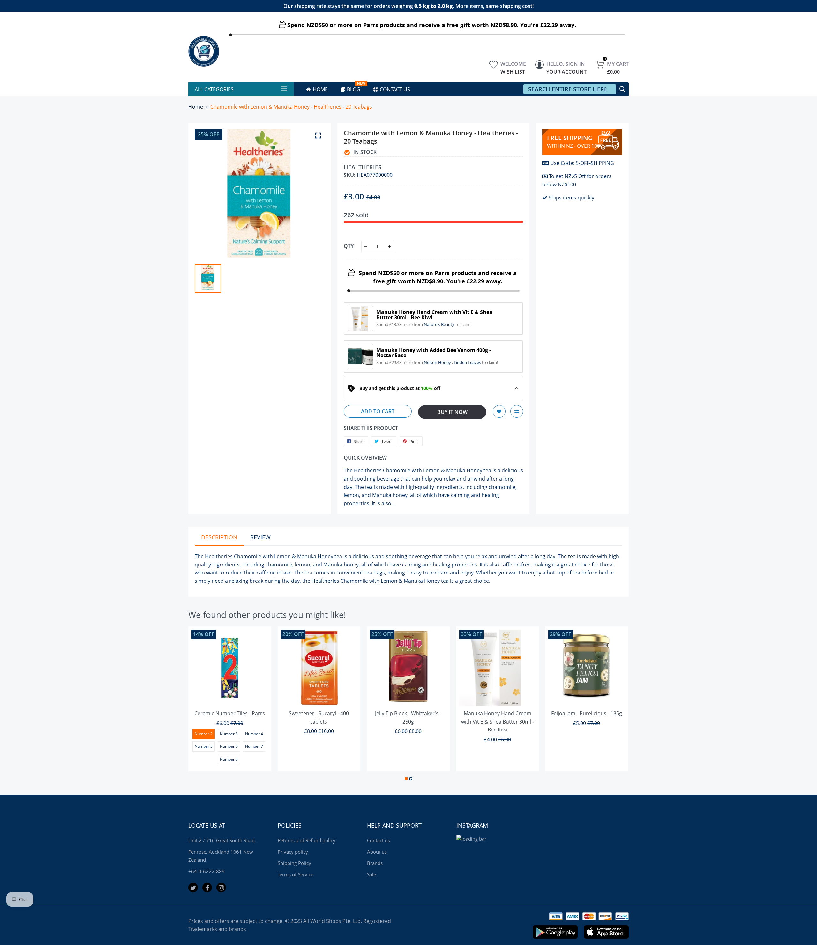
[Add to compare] (516, 411)
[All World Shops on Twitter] (193, 887)
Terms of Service (295, 874)
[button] (406, 778)
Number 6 (229, 746)
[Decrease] (366, 246)
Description (219, 537)
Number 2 (204, 734)
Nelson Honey (438, 362)
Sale (371, 874)
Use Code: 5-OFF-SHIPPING (582, 163)
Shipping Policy (294, 863)
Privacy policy (293, 852)
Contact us (378, 840)
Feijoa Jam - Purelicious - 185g (586, 713)
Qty (349, 246)
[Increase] (390, 246)
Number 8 (229, 759)
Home (195, 106)
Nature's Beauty (439, 324)
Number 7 (254, 746)
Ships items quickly (571, 197)
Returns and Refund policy (306, 840)
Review (260, 537)
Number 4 (254, 734)
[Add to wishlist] (499, 411)
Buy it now (452, 412)
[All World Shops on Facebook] (207, 887)
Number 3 (229, 734)
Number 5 (204, 746)
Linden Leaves (468, 362)
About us (377, 852)
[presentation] (201, 704)
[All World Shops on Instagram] (221, 887)
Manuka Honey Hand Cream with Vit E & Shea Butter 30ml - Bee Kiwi (497, 721)
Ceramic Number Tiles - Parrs (229, 713)
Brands (375, 863)
